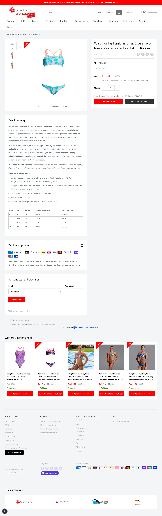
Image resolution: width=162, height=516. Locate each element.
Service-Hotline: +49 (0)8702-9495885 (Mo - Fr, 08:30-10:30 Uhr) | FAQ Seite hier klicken (81, 2)
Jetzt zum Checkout (139, 101)
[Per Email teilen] (152, 54)
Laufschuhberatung (49, 428)
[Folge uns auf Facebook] (42, 468)
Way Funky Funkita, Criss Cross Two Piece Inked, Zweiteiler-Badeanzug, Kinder (50, 377)
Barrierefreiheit (12, 444)
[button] (5, 511)
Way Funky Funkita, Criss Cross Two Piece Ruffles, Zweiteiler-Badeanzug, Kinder (111, 377)
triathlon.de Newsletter (50, 421)
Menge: (97, 87)
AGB (7, 425)
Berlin (78, 424)
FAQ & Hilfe (10, 421)
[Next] (157, 370)
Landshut (80, 435)
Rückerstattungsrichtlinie (19, 311)
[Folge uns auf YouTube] (60, 468)
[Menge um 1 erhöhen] (117, 87)
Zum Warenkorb (108, 101)
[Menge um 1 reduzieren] (104, 87)
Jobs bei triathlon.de (120, 421)
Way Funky (99, 54)
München (80, 427)
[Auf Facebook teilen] (138, 54)
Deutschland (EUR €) (13, 464)
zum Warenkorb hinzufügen (20, 393)
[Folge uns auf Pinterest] (56, 468)
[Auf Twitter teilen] (147, 54)
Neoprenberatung (48, 425)
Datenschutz (10, 440)
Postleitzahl (70, 286)
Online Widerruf (14, 452)
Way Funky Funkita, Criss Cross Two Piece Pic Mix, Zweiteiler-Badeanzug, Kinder (80, 377)
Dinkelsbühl (81, 447)
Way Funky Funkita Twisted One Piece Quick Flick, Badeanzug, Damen (18, 377)
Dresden (79, 443)
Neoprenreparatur (48, 432)
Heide (78, 450)
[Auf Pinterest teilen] (143, 54)
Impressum (10, 436)
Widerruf (9, 432)
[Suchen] (119, 12)
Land (10, 286)
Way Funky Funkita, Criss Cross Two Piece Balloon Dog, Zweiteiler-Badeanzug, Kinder (141, 377)
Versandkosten (117, 80)
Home (7, 34)
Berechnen (16, 299)
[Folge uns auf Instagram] (51, 468)
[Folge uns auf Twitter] (47, 468)
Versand (8, 428)
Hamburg (80, 431)
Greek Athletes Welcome (16, 448)
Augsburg (80, 439)
